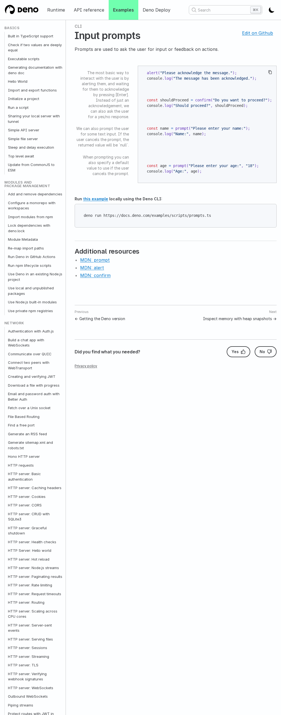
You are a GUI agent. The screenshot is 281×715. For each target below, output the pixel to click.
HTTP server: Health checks (32, 542)
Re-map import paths (26, 248)
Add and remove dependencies (35, 194)
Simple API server (23, 130)
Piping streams (20, 705)
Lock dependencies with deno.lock (29, 228)
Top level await (21, 156)
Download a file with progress (34, 385)
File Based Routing (24, 416)
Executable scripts (24, 59)
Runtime (56, 10)
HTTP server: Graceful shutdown (27, 531)
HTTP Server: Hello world (29, 550)
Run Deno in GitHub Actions (31, 256)
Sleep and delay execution (31, 147)
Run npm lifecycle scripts (29, 265)
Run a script (18, 107)
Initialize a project (23, 98)
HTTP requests (21, 465)
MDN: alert (92, 267)
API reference (89, 10)
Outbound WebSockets (28, 696)
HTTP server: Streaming (28, 656)
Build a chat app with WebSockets (26, 343)
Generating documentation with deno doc (35, 70)
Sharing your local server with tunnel (34, 119)
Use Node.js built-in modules (32, 302)
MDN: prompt (95, 260)
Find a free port (21, 425)
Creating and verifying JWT (31, 376)
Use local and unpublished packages (31, 291)
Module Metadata (23, 239)
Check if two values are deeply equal (35, 47)
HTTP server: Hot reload (28, 559)
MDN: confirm (95, 275)
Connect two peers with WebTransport (28, 365)
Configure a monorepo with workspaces (31, 205)
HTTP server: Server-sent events (30, 628)
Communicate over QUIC (30, 354)
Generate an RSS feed (27, 434)
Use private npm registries (30, 311)
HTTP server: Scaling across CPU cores (32, 614)
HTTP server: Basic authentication (24, 476)
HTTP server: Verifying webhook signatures (27, 676)
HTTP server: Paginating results (35, 576)
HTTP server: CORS (25, 505)
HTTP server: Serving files (30, 639)
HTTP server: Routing (26, 602)
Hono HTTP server (24, 456)
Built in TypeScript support (30, 36)
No (262, 351)
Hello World (17, 81)
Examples (123, 10)
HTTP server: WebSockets (30, 688)
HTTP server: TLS (23, 665)
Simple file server (23, 139)
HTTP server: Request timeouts (34, 594)
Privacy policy (86, 366)
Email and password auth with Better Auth (34, 396)
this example (95, 198)
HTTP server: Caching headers (34, 488)
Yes (235, 351)
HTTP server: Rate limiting (30, 585)
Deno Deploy (156, 10)
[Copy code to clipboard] (270, 72)
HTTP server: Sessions (27, 647)
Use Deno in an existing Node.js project (35, 277)
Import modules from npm (30, 217)
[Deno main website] (21, 9)
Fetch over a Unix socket (29, 408)
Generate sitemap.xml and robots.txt (30, 445)
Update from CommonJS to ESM (31, 167)
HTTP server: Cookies (27, 496)
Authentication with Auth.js (31, 331)
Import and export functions (32, 90)
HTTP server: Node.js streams (33, 568)
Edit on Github (257, 33)
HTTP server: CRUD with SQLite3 (29, 517)
